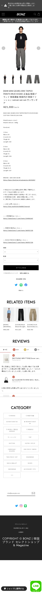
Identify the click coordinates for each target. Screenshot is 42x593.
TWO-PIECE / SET (12, 457)
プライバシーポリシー (21, 524)
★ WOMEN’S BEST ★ (30, 422)
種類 (4, 248)
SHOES (30, 463)
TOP (30, 437)
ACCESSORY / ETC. (30, 469)
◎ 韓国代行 (29, 429)
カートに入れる (21, 268)
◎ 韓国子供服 (30, 415)
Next (38, 48)
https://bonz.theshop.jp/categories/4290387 (19, 180)
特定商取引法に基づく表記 (21, 528)
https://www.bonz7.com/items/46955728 (18, 230)
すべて (5, 349)
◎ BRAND (12, 415)
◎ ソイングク (12, 437)
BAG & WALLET (12, 463)
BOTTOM (12, 443)
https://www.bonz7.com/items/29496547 (18, 218)
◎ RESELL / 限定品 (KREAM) (12, 430)
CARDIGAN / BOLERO (12, 450)
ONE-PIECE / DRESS (30, 449)
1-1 (12, 475)
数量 (4, 256)
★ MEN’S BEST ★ (12, 421)
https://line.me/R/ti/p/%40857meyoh (16, 206)
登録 (33, 493)
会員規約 (21, 532)
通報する (21, 290)
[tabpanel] (21, 48)
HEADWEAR (30, 457)
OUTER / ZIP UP (30, 443)
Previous (3, 48)
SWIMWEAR (12, 469)
